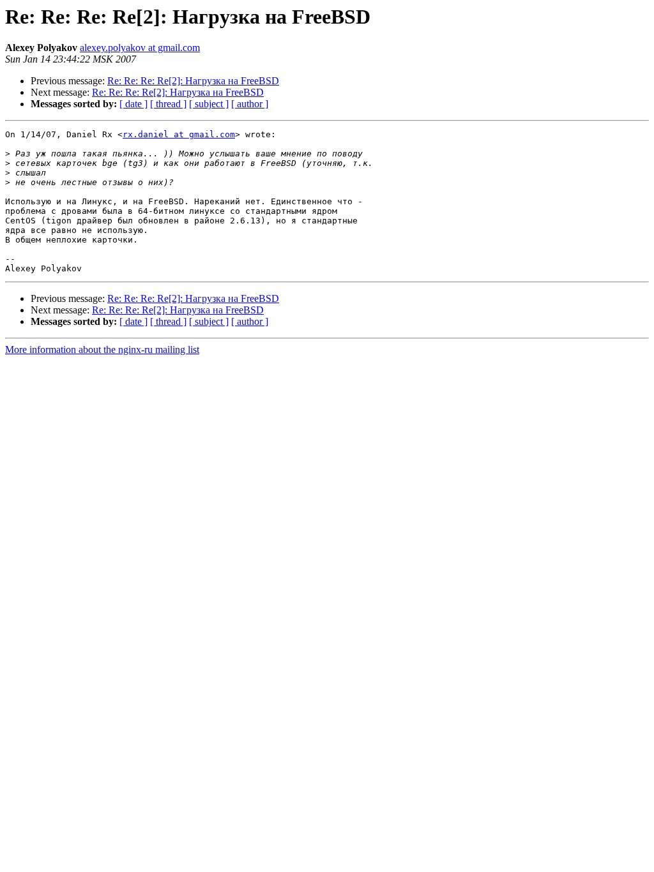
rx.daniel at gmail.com (179, 134)
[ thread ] (168, 103)
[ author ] (249, 103)
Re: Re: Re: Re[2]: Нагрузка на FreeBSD (193, 80)
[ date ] (133, 103)
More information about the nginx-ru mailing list (102, 349)
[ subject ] (209, 103)
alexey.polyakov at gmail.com (140, 47)
